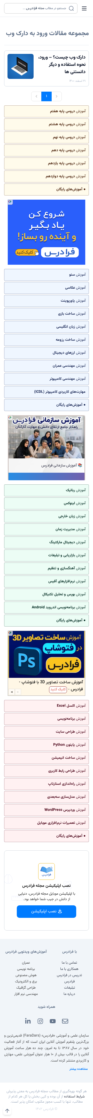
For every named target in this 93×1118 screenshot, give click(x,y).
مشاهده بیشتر (78, 1069)
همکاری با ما (69, 969)
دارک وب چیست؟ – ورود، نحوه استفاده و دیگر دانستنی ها (62, 65)
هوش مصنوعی (26, 975)
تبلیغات (69, 988)
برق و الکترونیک (26, 981)
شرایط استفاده (74, 1097)
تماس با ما (69, 963)
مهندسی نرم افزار (26, 994)
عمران (26, 963)
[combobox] (37, 8)
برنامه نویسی (26, 969)
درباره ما (69, 994)
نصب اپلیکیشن (44, 911)
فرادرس (69, 981)
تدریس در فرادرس (69, 975)
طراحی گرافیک (26, 988)
